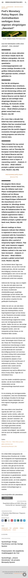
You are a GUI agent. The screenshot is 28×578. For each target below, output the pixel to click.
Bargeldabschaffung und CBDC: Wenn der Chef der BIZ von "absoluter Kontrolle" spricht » (14, 505)
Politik (3, 6)
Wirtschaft (5, 8)
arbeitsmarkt (5, 528)
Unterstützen (7, 498)
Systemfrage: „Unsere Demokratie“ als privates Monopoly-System (11, 560)
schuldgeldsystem (6, 529)
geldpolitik (15, 528)
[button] (14, 34)
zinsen (14, 529)
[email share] (9, 520)
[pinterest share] (12, 520)
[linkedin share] (15, 520)
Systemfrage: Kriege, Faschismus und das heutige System (12, 544)
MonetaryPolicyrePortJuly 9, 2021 (9, 446)
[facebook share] (3, 520)
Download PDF (14, 177)
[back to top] (24, 574)
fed (10, 528)
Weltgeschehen (18, 6)
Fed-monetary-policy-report (14, 174)
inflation (22, 528)
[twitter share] (6, 520)
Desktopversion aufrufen (19, 573)
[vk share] (21, 520)
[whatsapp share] (18, 520)
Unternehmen (9, 6)
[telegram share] (24, 520)
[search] (25, 2)
